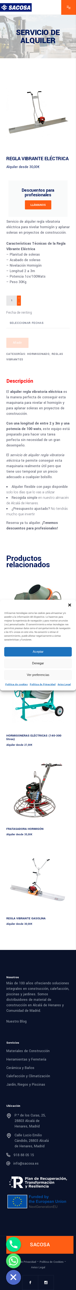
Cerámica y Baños (20, 1067)
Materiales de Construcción (28, 1051)
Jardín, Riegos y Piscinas (25, 1084)
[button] (70, 605)
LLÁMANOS (38, 205)
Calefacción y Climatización (28, 1076)
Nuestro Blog (16, 1021)
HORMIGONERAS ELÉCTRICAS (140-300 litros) (33, 737)
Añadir (17, 342)
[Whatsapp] (13, 1260)
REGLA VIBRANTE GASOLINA (26, 918)
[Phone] (13, 1244)
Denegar (38, 663)
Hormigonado (38, 354)
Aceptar (38, 651)
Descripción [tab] (19, 381)
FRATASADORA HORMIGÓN (24, 829)
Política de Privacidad (43, 684)
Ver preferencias (38, 675)
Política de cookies (16, 684)
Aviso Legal (64, 684)
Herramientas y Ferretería (26, 1059)
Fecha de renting (19, 312)
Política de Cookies (52, 1262)
